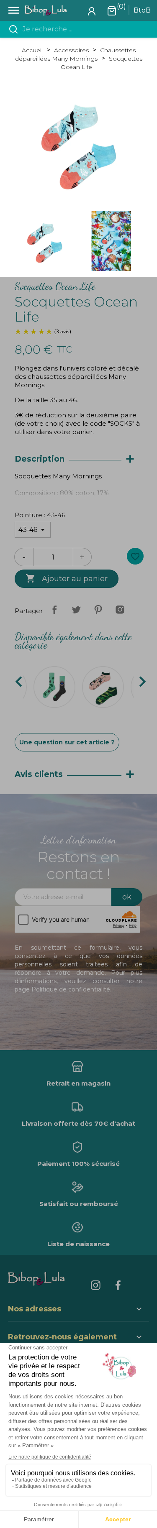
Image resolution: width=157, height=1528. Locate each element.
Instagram (119, 609)
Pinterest (98, 609)
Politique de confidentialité (70, 989)
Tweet (76, 609)
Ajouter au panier (67, 578)
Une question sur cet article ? (67, 742)
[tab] (78, 459)
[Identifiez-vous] (92, 11)
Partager (54, 609)
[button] (78, 1337)
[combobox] (83, 29)
